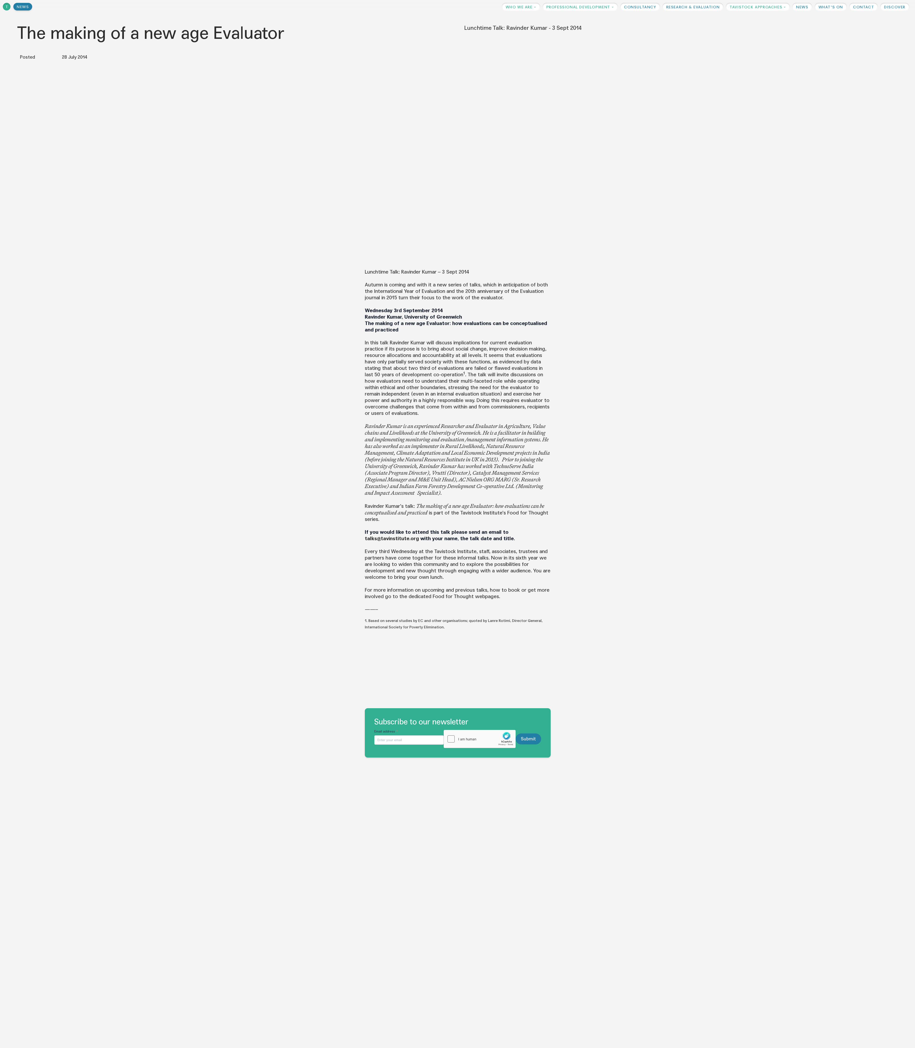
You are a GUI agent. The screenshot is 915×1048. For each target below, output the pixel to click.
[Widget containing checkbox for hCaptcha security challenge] (480, 739)
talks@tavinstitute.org (392, 538)
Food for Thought (527, 513)
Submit (528, 739)
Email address (386, 731)
